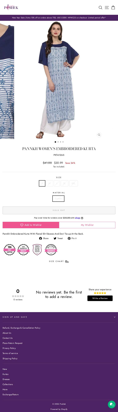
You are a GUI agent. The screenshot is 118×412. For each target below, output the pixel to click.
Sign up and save (15, 317)
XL (64, 183)
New (5, 369)
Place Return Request (12, 343)
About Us (7, 332)
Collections (8, 384)
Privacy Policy (9, 348)
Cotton (58, 198)
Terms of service (10, 353)
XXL (73, 183)
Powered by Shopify (59, 409)
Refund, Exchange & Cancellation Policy (21, 327)
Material (59, 192)
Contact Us (8, 338)
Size (59, 177)
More (5, 389)
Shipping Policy (10, 358)
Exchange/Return (11, 394)
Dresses (6, 379)
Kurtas (5, 374)
